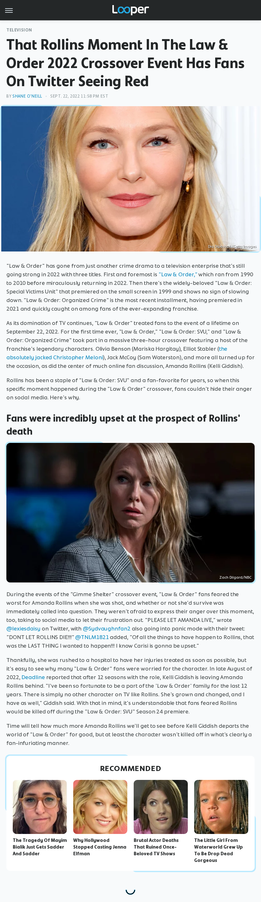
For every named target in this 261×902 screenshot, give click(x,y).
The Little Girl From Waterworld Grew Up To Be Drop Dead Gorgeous (218, 850)
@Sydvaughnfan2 (106, 628)
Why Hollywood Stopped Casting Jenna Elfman (99, 847)
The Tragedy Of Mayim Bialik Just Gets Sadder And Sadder (40, 847)
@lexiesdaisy (23, 628)
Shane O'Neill (27, 96)
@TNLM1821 (92, 637)
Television (19, 30)
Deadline (33, 677)
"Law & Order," (178, 274)
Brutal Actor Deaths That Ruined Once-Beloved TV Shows (156, 847)
